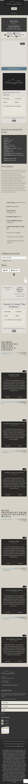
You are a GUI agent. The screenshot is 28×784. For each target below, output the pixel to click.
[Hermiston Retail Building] (14, 578)
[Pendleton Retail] (14, 362)
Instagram (6, 720)
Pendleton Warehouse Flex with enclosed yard (14, 424)
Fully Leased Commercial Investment (14, 639)
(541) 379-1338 (12, 158)
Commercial (10, 145)
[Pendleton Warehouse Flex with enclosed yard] (14, 411)
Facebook (6, 723)
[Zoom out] (25, 281)
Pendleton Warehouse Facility (14, 472)
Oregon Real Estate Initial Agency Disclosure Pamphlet (14, 743)
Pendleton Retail (14, 375)
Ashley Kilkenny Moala (20, 289)
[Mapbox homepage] (2, 282)
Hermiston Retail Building (14, 590)
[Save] (21, 44)
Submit (14, 120)
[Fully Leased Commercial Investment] (14, 627)
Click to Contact (12, 160)
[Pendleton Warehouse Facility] (14, 460)
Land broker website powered (10, 746)
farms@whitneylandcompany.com (10, 685)
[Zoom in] (25, 279)
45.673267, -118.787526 (16, 153)
